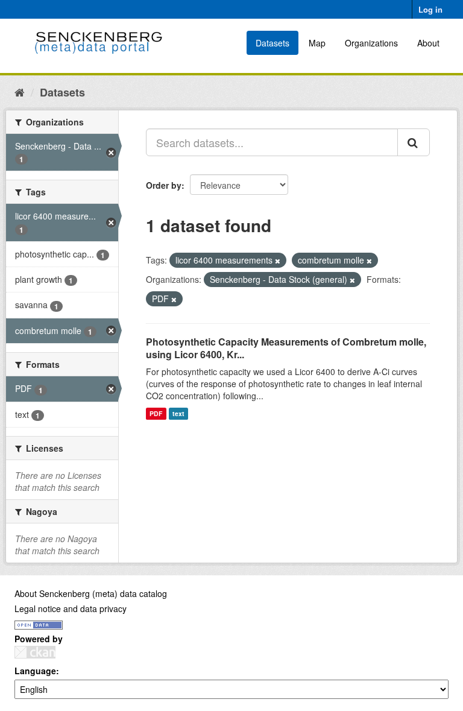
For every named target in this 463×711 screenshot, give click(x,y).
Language (35, 671)
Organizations (371, 43)
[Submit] (413, 142)
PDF (156, 413)
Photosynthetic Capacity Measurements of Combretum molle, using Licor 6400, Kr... (286, 348)
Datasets (272, 43)
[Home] (19, 92)
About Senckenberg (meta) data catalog (90, 593)
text (178, 413)
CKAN (34, 652)
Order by (163, 185)
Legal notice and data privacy (70, 608)
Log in (430, 9)
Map (317, 43)
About (428, 43)
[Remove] (277, 260)
